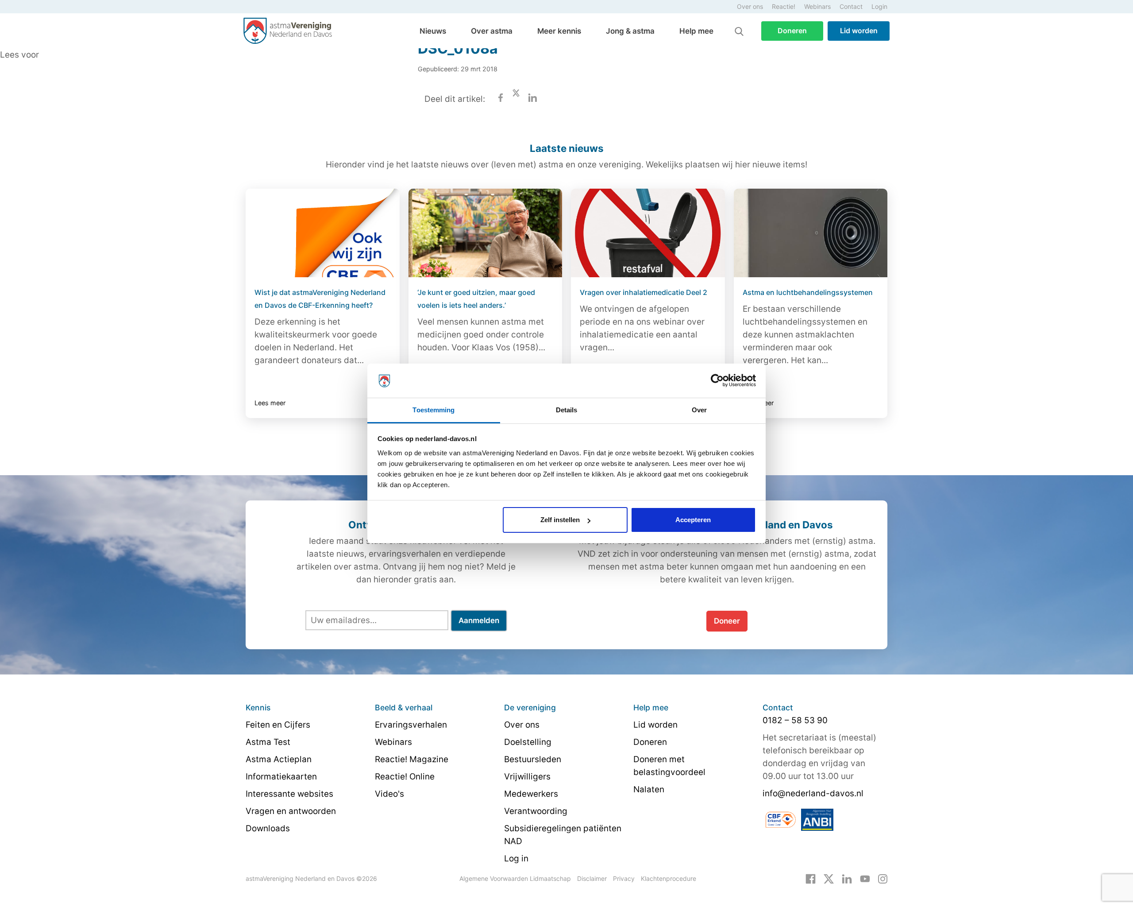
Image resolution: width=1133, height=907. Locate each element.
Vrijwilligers (527, 776)
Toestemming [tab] (433, 410)
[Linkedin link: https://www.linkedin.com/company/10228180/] (847, 878)
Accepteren (693, 519)
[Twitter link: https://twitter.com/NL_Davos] (829, 878)
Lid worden (859, 30)
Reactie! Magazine (411, 759)
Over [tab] (699, 410)
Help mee (696, 31)
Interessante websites (289, 794)
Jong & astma (630, 31)
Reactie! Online (405, 776)
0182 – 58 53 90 (795, 720)
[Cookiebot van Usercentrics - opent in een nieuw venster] (717, 381)
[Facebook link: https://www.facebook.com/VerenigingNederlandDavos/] (810, 878)
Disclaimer (592, 878)
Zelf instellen (560, 519)
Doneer (727, 620)
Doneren (792, 30)
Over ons (750, 6)
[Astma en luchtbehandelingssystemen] (811, 233)
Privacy (624, 878)
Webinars (817, 6)
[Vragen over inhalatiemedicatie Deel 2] (648, 233)
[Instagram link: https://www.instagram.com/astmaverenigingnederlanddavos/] (882, 878)
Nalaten (648, 789)
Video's (389, 794)
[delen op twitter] (516, 99)
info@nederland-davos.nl (813, 793)
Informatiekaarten (281, 776)
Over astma (492, 31)
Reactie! (783, 6)
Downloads (268, 828)
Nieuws (433, 31)
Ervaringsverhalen (411, 725)
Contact (851, 6)
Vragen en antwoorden (291, 811)
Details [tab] (567, 410)
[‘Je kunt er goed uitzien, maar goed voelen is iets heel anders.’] (485, 233)
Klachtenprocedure (668, 878)
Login (879, 6)
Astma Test (268, 742)
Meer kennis (559, 31)
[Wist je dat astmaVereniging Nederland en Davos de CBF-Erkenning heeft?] (323, 233)
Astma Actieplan (279, 759)
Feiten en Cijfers (278, 725)
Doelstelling (527, 742)
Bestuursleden (532, 759)
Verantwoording (535, 811)
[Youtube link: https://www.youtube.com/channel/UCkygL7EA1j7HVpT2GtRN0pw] (865, 878)
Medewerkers (531, 794)
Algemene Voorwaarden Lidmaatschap (515, 878)
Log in (516, 858)
